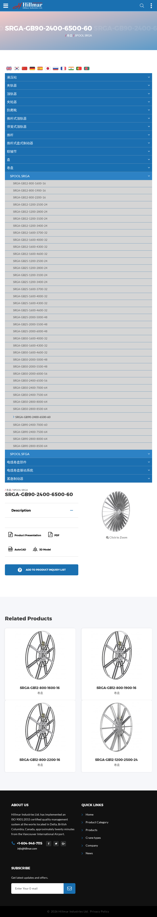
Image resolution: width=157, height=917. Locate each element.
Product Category (97, 822)
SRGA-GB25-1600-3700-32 (30, 289)
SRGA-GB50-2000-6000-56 (30, 373)
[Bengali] (87, 68)
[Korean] (17, 68)
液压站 (12, 77)
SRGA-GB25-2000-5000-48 (30, 317)
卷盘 (70, 35)
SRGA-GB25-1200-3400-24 (30, 282)
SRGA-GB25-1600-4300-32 (30, 303)
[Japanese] (48, 68)
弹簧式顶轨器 (17, 126)
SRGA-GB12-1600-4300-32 (30, 246)
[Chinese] (24, 68)
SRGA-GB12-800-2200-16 (29, 197)
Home (89, 814)
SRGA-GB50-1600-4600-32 (30, 352)
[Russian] (55, 68)
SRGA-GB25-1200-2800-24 (30, 268)
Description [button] (21, 510)
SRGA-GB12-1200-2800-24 (30, 211)
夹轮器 (12, 102)
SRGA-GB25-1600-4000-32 (30, 296)
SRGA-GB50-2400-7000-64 (30, 387)
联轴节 (12, 151)
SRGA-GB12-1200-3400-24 (30, 225)
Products (91, 830)
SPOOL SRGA (83, 35)
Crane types (93, 837)
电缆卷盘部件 (17, 462)
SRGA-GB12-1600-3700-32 (30, 232)
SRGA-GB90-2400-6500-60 (32, 417)
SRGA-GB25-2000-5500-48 (30, 324)
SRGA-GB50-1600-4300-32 (30, 345)
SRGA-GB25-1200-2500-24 (30, 261)
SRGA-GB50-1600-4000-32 (30, 338)
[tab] (41, 510)
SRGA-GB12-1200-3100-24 (30, 218)
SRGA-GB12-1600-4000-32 (30, 239)
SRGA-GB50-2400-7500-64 (30, 394)
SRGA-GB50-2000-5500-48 (30, 366)
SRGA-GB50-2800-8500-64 (30, 409)
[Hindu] (71, 68)
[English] (9, 68)
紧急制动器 (15, 478)
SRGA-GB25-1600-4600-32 (30, 310)
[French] (63, 68)
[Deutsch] (32, 68)
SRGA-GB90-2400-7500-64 (30, 432)
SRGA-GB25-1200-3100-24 (30, 275)
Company (92, 845)
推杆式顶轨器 (17, 118)
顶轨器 (12, 94)
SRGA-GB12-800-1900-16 (29, 190)
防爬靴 (12, 110)
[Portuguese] (79, 68)
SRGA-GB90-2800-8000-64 (30, 438)
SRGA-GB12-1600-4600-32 (30, 253)
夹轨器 (12, 85)
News (89, 853)
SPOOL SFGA (19, 454)
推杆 (10, 135)
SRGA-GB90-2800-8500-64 (30, 446)
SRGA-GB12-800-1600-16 (29, 183)
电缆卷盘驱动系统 (20, 470)
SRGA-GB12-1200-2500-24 (30, 204)
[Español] (40, 68)
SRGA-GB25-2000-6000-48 (30, 331)
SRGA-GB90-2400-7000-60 (30, 424)
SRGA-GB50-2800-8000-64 (30, 401)
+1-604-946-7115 (29, 843)
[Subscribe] (69, 888)
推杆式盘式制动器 (20, 143)
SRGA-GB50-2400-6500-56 (30, 380)
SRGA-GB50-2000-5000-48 (30, 359)
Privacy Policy (99, 911)
